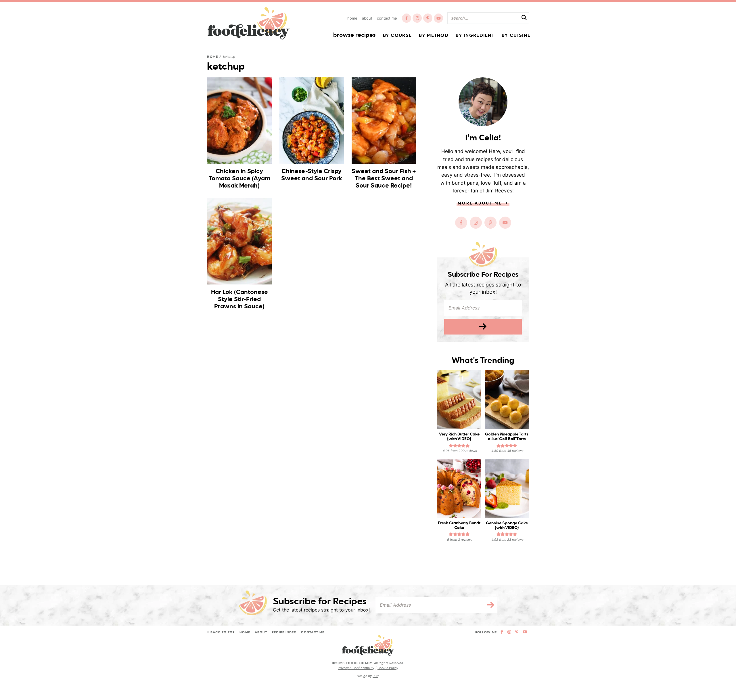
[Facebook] (406, 18)
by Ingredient (475, 35)
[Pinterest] (427, 18)
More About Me (481, 203)
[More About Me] (483, 101)
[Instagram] (417, 18)
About (367, 18)
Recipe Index (284, 632)
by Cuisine (516, 35)
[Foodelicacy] (248, 23)
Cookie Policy (387, 668)
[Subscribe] (483, 327)
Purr (375, 676)
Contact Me (387, 18)
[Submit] (524, 18)
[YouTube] (438, 18)
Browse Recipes (354, 35)
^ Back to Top (221, 632)
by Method (433, 35)
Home (352, 18)
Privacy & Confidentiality (356, 668)
